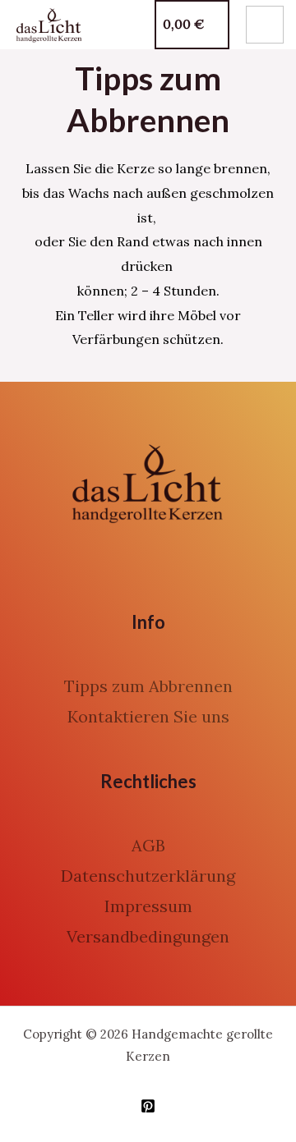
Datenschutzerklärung (148, 875)
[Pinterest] (148, 1105)
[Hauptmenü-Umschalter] (265, 25)
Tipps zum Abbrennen (148, 686)
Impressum (148, 906)
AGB (148, 845)
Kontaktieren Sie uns (148, 716)
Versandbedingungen (148, 936)
